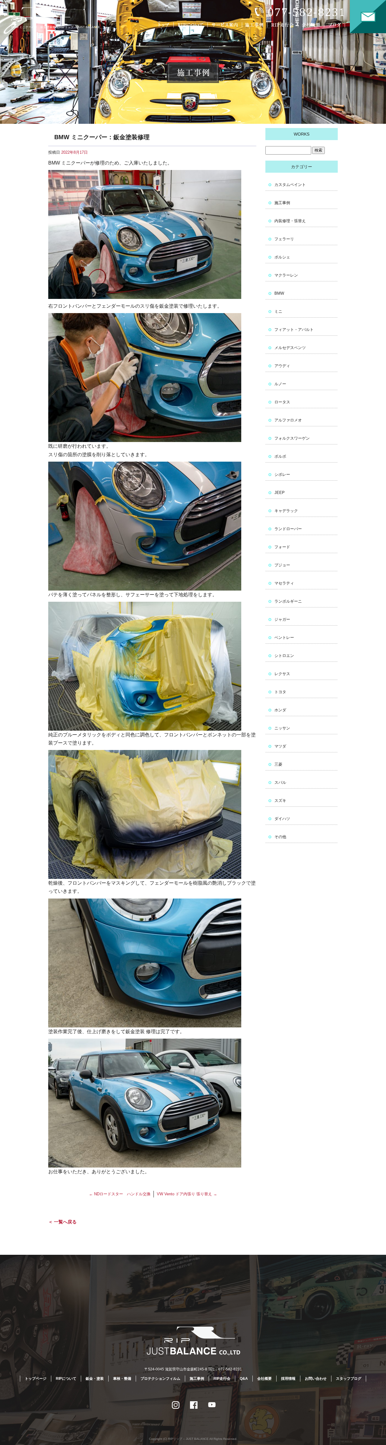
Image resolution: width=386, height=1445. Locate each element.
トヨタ (280, 692)
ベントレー (284, 637)
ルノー (280, 384)
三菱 (278, 764)
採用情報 (288, 1378)
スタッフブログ (348, 1378)
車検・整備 (122, 1378)
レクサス (282, 673)
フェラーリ (284, 239)
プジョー (282, 565)
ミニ (278, 311)
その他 (280, 837)
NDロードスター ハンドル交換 (119, 1194)
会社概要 (312, 25)
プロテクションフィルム (160, 1378)
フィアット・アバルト (294, 329)
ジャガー (282, 619)
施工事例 (255, 25)
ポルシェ (282, 257)
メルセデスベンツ (290, 347)
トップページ (164, 25)
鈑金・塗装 (95, 1378)
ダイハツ (282, 818)
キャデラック (286, 510)
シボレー (282, 474)
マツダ (280, 746)
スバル (280, 782)
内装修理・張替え (290, 221)
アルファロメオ (288, 420)
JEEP (279, 492)
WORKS (301, 134)
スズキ (280, 800)
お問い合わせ (368, 16)
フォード (282, 547)
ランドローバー (288, 529)
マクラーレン (286, 275)
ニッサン (282, 728)
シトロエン (284, 655)
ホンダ (280, 710)
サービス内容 (225, 25)
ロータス (282, 402)
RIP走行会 (283, 25)
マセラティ (284, 583)
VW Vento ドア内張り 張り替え (187, 1194)
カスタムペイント (290, 184)
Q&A (244, 1378)
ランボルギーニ (288, 601)
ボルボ (280, 456)
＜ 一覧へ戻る (62, 1221)
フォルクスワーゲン (292, 438)
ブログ (338, 25)
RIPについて (191, 25)
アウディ (282, 366)
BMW (279, 293)
